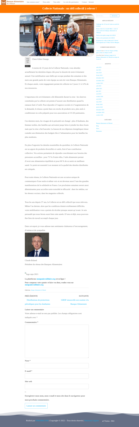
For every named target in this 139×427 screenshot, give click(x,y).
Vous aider (56, 2)
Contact (84, 2)
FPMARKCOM (42, 420)
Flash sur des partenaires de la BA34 (105, 38)
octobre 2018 (99, 115)
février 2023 (99, 75)
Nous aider (46, 2)
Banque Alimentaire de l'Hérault (38, 290)
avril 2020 (98, 99)
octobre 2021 (99, 83)
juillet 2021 (99, 88)
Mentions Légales (91, 420)
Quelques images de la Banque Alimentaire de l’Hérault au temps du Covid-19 (107, 57)
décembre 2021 (100, 78)
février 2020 (99, 104)
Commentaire (31, 322)
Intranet (91, 2)
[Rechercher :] (107, 15)
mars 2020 (99, 101)
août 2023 (98, 67)
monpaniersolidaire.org (46, 279)
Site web (28, 381)
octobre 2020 (99, 96)
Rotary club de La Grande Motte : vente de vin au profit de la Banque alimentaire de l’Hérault (107, 30)
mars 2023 (99, 72)
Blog (97, 126)
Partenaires (99, 131)
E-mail (28, 371)
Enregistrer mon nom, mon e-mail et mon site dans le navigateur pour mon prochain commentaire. (55, 398)
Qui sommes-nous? (33, 2)
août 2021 (98, 86)
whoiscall (98, 50)
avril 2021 (98, 93)
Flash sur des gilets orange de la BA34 (106, 35)
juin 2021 (98, 91)
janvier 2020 (99, 107)
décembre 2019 (100, 109)
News (97, 128)
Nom (28, 361)
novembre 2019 (100, 112)
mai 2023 (98, 70)
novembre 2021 (100, 80)
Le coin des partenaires (71, 2)
